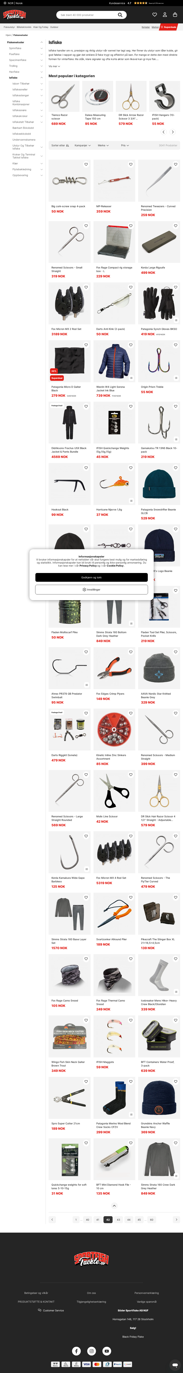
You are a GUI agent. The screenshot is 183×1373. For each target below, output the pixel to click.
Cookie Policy (115, 565)
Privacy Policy (88, 565)
